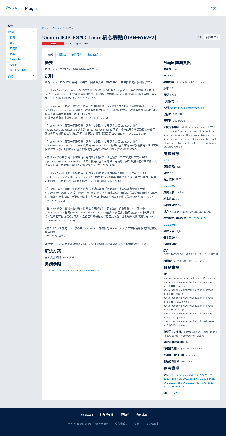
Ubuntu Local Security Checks (187, 107)
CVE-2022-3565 (197, 218)
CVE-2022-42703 (180, 386)
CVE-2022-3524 (198, 374)
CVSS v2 (169, 186)
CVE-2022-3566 (205, 378)
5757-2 (174, 392)
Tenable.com (86, 414)
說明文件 (124, 414)
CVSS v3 (169, 224)
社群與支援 (106, 414)
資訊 (50, 54)
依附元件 (76, 54)
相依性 (62, 54)
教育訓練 (141, 414)
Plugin (31, 8)
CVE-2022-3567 (172, 382)
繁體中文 (211, 37)
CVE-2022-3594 (191, 382)
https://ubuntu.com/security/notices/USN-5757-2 (74, 270)
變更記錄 (92, 54)
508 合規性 (152, 423)
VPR (166, 160)
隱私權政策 (121, 423)
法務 (136, 423)
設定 (213, 8)
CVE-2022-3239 (179, 374)
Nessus (57, 27)
